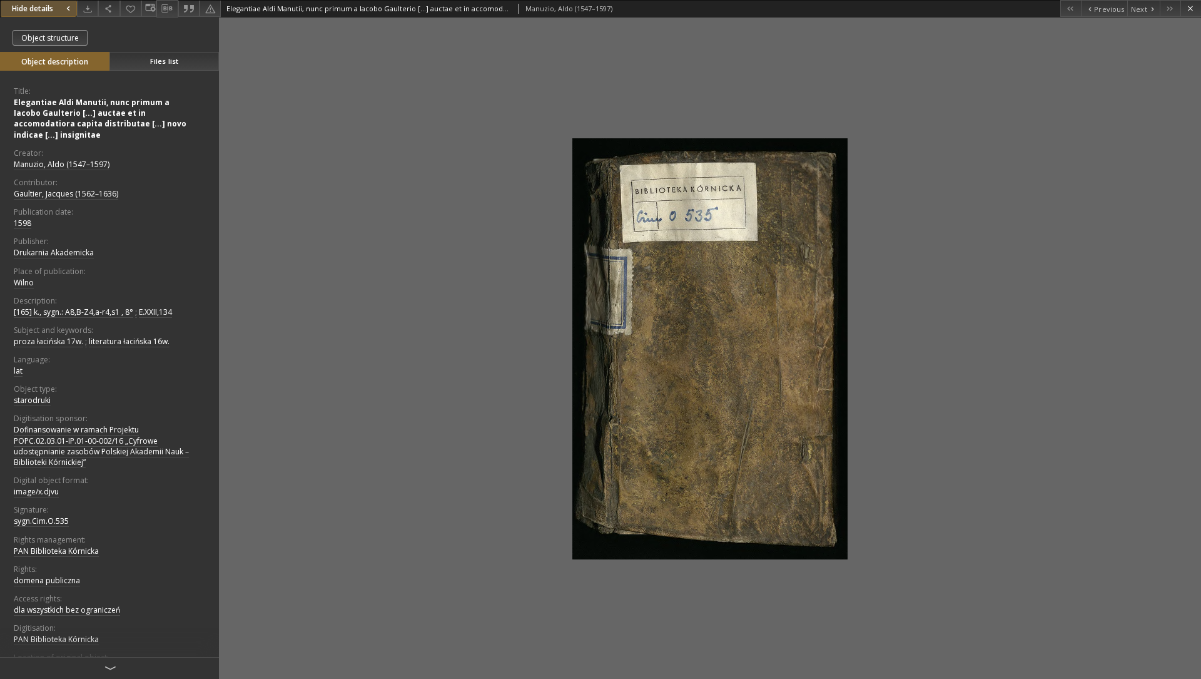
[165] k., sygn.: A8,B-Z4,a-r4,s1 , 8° (73, 312)
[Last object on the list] (1170, 8)
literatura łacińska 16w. (129, 341)
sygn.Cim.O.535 (41, 521)
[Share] (108, 8)
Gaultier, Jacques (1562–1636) (66, 193)
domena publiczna (47, 580)
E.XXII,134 (155, 312)
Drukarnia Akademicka (54, 252)
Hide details (32, 8)
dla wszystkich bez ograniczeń (67, 610)
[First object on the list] (1070, 8)
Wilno (24, 282)
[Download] (87, 8)
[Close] (1190, 8)
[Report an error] (210, 8)
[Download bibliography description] (167, 9)
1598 (22, 223)
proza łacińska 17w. (48, 341)
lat (18, 370)
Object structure (50, 38)
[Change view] (148, 8)
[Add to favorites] (130, 8)
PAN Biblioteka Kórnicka (56, 551)
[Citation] (189, 8)
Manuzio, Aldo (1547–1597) (61, 164)
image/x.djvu (36, 491)
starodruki (32, 400)
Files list (164, 61)
